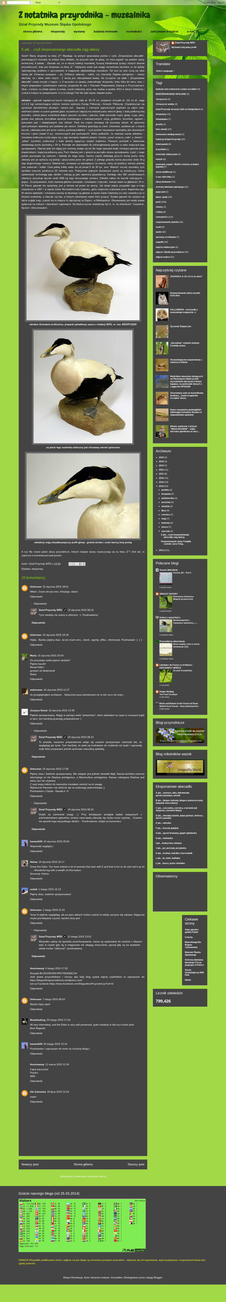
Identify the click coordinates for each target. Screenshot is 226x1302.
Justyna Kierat (38, 710)
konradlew (116, 1277)
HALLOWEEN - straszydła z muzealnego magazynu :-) (184, 310)
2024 (161, 461)
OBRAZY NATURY (168, 594)
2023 (161, 465)
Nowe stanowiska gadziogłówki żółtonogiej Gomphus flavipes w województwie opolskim (186, 412)
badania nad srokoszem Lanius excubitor (176, 89)
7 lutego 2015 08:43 (54, 999)
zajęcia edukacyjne (165, 247)
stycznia (165, 531)
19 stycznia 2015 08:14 (81, 737)
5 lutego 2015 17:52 (56, 968)
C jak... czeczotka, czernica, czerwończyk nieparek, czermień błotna (176, 809)
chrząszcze (161, 99)
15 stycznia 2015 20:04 (51, 655)
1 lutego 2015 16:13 (49, 889)
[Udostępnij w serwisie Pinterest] (83, 564)
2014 (161, 550)
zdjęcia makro (163, 257)
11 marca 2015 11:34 (57, 1064)
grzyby (159, 124)
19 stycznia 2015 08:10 (81, 809)
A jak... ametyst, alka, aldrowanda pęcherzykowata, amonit (172, 794)
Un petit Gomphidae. (182, 670)
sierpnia (165, 506)
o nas (190, 31)
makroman (36, 689)
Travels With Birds (168, 570)
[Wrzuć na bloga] (73, 564)
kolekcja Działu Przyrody (168, 139)
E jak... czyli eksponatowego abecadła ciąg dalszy (175, 536)
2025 (161, 457)
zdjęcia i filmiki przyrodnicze (170, 252)
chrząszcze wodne (165, 104)
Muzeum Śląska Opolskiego (193, 953)
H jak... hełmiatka (164, 838)
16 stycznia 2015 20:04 (56, 841)
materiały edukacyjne (166, 154)
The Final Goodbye (168, 694)
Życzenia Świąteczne (180, 326)
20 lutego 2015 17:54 (58, 1019)
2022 (161, 470)
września (166, 502)
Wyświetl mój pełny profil (183, 47)
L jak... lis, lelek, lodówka (168, 858)
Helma (33, 861)
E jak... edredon (163, 823)
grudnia (165, 490)
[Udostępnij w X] (77, 564)
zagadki (159, 242)
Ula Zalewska (38, 1091)
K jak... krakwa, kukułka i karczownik (174, 853)
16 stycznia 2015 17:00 (56, 768)
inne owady (161, 129)
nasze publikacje (164, 172)
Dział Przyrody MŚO (50, 610)
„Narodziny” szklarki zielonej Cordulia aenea (184, 344)
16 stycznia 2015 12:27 (57, 689)
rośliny (159, 212)
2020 (161, 478)
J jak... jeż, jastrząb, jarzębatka (171, 848)
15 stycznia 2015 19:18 (56, 634)
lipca (164, 510)
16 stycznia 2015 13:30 (62, 710)
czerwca (165, 514)
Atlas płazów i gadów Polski (192, 930)
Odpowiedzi (40, 603)
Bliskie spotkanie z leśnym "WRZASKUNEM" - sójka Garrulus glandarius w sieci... (184, 429)
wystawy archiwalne (166, 237)
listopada (166, 494)
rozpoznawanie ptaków (167, 222)
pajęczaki (160, 192)
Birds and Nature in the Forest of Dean (178, 703)
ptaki (158, 202)
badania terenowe (106, 31)
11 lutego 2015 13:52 (79, 936)
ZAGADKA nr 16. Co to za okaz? (186, 276)
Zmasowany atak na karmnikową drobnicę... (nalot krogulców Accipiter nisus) (186, 395)
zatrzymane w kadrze (164, 31)
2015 (161, 486)
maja (164, 518)
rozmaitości (134, 31)
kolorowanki (162, 144)
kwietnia (165, 523)
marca (164, 527)
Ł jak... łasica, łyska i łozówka (170, 863)
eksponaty (58, 31)
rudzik (33, 889)
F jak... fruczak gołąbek (167, 828)
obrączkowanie (163, 182)
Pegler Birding (166, 691)
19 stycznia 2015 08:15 (81, 610)
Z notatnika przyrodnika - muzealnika (84, 14)
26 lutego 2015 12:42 (55, 1043)
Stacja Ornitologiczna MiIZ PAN (194, 972)
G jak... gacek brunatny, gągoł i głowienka (176, 833)
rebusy (159, 207)
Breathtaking (38, 1019)
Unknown (35, 586)
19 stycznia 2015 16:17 (51, 861)
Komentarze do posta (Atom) (90, 1176)
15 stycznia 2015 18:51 (56, 586)
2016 (161, 482)
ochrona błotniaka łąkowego (170, 187)
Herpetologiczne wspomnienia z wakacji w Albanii (186, 361)
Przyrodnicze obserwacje (172, 641)
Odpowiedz (36, 596)
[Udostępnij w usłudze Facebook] (80, 564)
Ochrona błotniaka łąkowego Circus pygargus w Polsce (194, 962)
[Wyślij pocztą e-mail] (70, 564)
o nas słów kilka (164, 177)
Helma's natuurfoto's (169, 617)
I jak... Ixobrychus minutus (169, 843)
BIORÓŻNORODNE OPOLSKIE (171, 94)
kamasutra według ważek (168, 134)
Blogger (158, 1277)
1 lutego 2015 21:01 (54, 909)
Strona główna (83, 1164)
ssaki (158, 227)
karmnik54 (36, 841)
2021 (161, 474)
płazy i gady (162, 197)
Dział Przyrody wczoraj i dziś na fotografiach (178, 109)
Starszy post (136, 1164)
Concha (189, 937)
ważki (158, 232)
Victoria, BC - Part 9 (182, 573)
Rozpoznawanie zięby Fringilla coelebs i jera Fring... (176, 542)
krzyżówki (161, 149)
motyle (159, 159)
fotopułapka (162, 119)
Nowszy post (30, 1164)
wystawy (79, 31)
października (168, 498)
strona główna (32, 31)
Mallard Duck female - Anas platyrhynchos (179, 706)
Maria (33, 655)
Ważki (188, 980)
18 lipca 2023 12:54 (58, 1091)
